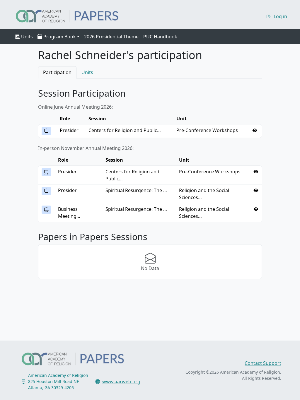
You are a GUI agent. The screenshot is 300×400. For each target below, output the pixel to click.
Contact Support (263, 363)
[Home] (72, 15)
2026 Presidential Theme (111, 36)
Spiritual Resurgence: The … (136, 190)
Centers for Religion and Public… (124, 130)
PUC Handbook (160, 36)
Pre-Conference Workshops (207, 130)
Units (27, 36)
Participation (57, 72)
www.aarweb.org (121, 381)
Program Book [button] (59, 36)
